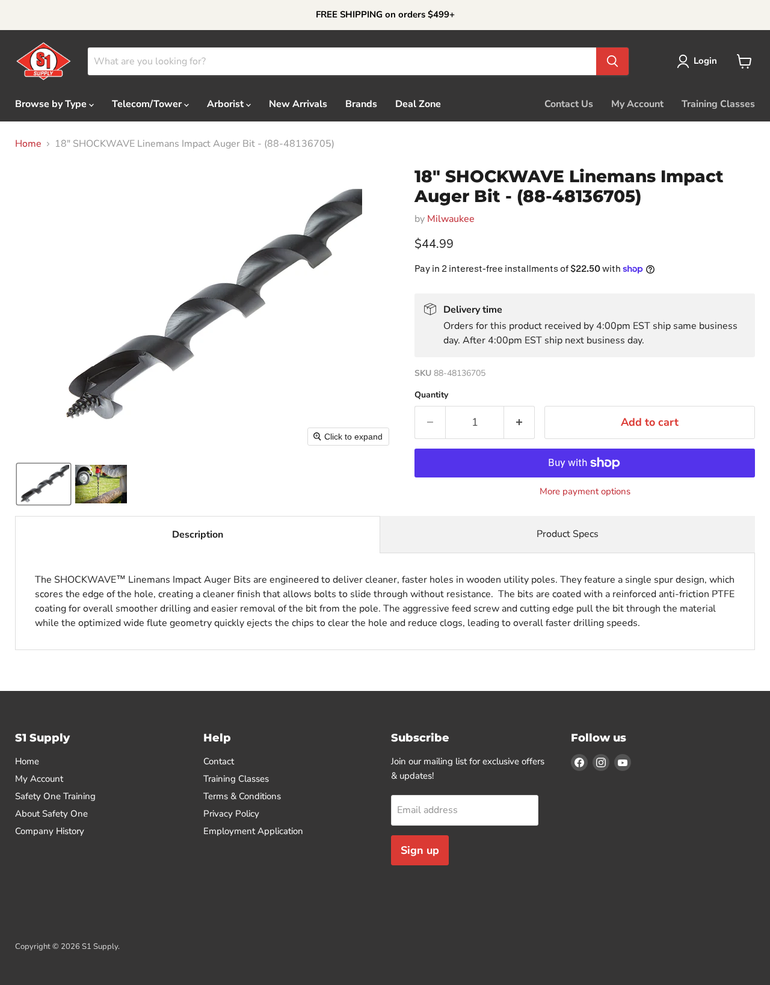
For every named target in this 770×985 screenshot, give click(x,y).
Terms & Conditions (242, 796)
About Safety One (51, 814)
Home (28, 143)
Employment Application (253, 831)
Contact (218, 761)
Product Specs (568, 534)
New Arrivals (298, 104)
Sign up (420, 850)
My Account (637, 104)
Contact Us (568, 104)
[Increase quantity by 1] (519, 422)
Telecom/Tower (148, 104)
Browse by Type (52, 104)
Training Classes (718, 104)
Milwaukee (451, 219)
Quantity (431, 395)
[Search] (612, 61)
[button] (699, 61)
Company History (49, 831)
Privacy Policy (231, 814)
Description (197, 534)
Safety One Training (55, 796)
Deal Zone (418, 104)
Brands (361, 104)
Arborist (226, 104)
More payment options (585, 491)
